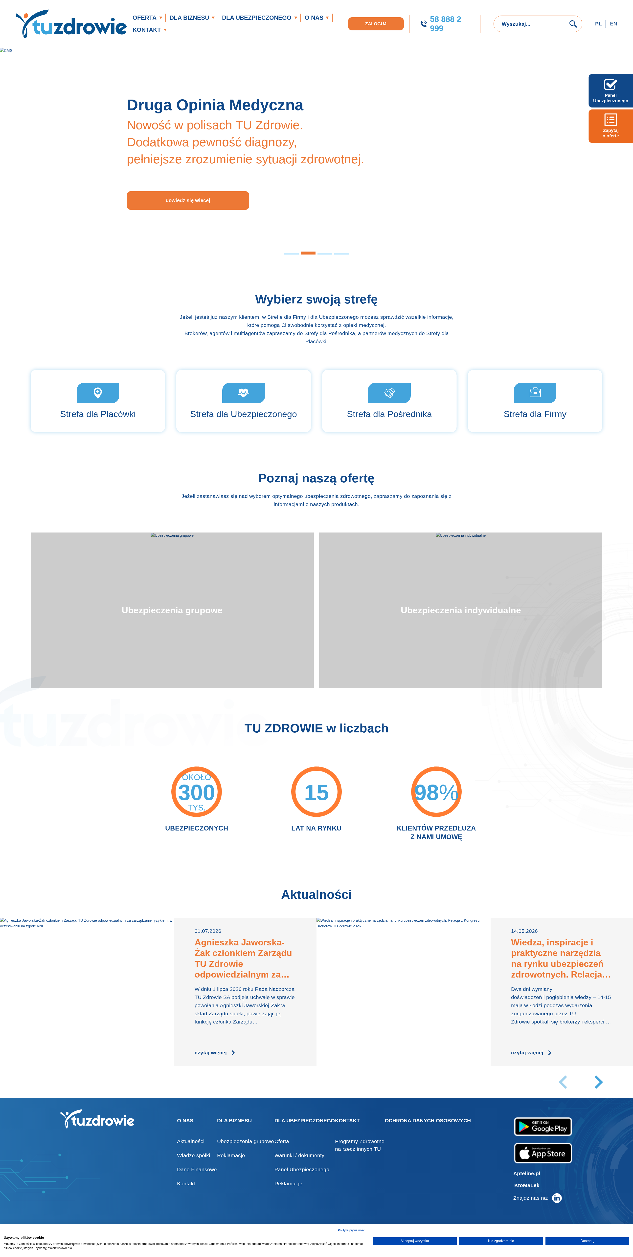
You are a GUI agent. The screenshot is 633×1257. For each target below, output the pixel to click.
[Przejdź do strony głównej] (71, 24)
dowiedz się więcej (188, 200)
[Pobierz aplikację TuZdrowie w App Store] (543, 1153)
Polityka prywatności (351, 1230)
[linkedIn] (557, 1198)
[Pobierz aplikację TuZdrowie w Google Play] (543, 1127)
